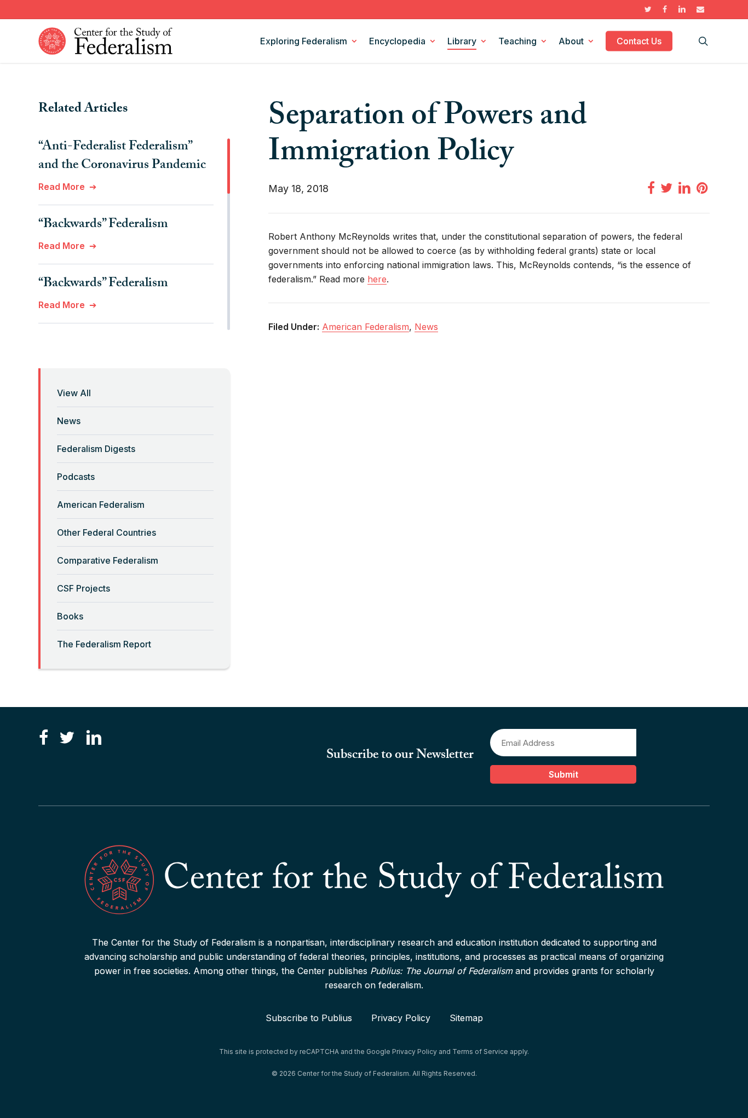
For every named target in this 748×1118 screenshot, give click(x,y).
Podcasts (76, 476)
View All (74, 392)
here (377, 279)
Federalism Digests (96, 448)
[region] (134, 234)
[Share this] (651, 187)
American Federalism (101, 504)
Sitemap (466, 1017)
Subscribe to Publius (309, 1017)
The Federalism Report (104, 644)
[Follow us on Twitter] (66, 738)
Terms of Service (480, 1051)
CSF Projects (83, 588)
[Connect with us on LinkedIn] (93, 738)
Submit (563, 774)
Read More (61, 186)
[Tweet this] (666, 187)
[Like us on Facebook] (43, 738)
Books (70, 616)
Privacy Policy (400, 1017)
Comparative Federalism (107, 560)
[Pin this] (703, 187)
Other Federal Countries (106, 532)
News (68, 420)
